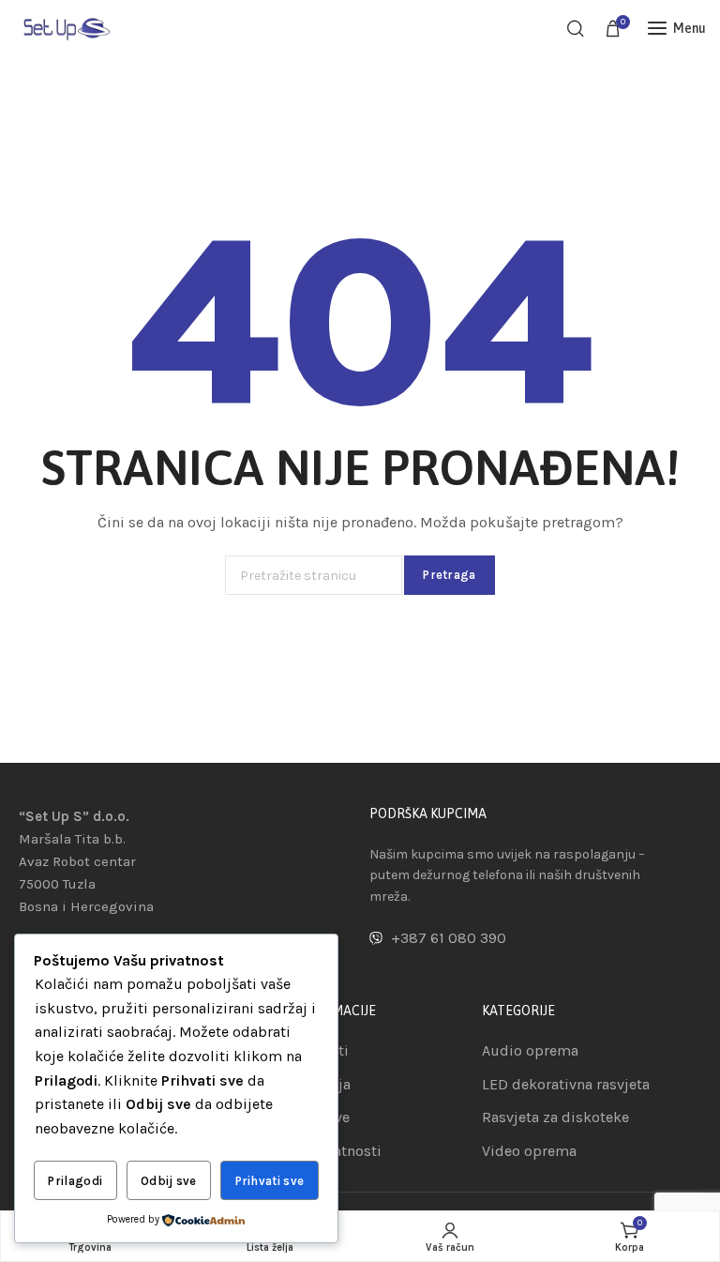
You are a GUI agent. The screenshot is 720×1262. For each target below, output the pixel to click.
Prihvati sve (270, 1181)
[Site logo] (65, 27)
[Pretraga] (575, 28)
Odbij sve (169, 1181)
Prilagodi (75, 1181)
